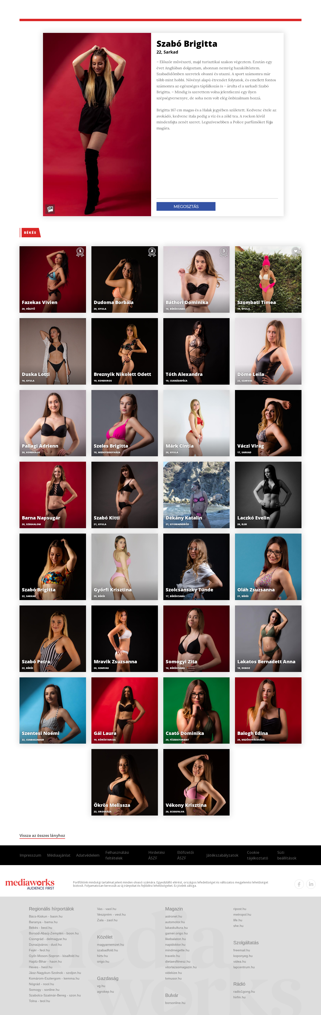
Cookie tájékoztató (257, 855)
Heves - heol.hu (40, 967)
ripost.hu (239, 909)
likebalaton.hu (175, 939)
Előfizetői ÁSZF (185, 855)
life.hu (237, 920)
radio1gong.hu (244, 991)
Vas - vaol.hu (106, 909)
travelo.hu (172, 956)
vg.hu (101, 986)
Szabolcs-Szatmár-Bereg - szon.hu (55, 995)
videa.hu (239, 961)
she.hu (238, 926)
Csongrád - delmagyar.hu (48, 939)
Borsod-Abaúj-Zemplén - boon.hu (54, 933)
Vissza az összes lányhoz (42, 835)
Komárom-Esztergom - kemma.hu (54, 978)
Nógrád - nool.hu (41, 984)
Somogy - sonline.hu (44, 990)
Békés (30, 232)
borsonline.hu (175, 1003)
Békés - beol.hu (40, 927)
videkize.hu (173, 973)
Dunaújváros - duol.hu (45, 944)
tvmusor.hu (173, 978)
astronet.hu (173, 916)
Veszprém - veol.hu (111, 914)
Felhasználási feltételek (117, 855)
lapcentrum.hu (244, 967)
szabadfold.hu (107, 950)
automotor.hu (175, 922)
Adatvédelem (88, 855)
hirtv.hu (102, 956)
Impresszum (30, 855)
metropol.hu (242, 914)
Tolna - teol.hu (39, 1001)
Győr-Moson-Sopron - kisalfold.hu (54, 956)
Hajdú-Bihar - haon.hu (45, 961)
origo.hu (103, 961)
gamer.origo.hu (176, 933)
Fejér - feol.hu (39, 950)
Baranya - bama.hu (43, 922)
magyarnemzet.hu (110, 944)
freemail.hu (241, 950)
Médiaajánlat (58, 855)
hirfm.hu (239, 997)
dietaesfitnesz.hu (177, 961)
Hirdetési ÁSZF (156, 855)
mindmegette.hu (177, 950)
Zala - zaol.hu (107, 920)
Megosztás (186, 206)
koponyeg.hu (243, 956)
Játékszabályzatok (223, 855)
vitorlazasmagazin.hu (181, 967)
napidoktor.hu (175, 944)
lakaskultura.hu (176, 927)
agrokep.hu (105, 991)
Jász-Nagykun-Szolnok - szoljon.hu (55, 973)
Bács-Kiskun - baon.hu (46, 916)
